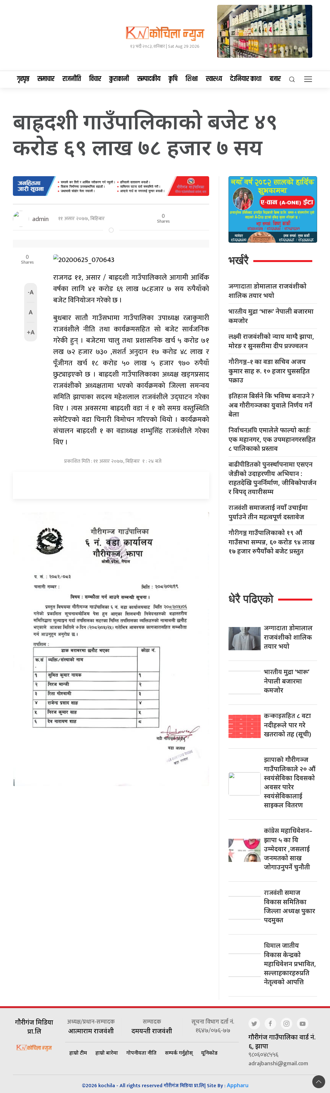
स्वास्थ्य (214, 79)
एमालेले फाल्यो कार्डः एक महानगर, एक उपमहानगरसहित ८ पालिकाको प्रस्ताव (271, 439)
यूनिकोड (209, 1052)
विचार (95, 79)
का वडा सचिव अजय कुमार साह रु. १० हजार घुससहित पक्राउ (269, 370)
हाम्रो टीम (78, 1052)
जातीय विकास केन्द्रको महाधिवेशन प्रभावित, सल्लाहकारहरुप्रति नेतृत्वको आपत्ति (290, 963)
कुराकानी (119, 79)
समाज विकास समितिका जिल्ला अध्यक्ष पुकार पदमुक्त (289, 906)
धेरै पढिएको (250, 598)
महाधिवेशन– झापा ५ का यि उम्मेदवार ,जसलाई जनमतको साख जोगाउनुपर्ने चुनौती (288, 848)
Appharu (237, 1085)
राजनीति (72, 79)
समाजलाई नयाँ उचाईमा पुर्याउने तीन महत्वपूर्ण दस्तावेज (268, 512)
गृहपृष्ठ (23, 79)
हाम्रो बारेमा (106, 1052)
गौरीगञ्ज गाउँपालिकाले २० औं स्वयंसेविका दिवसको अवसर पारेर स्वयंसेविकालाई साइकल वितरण (289, 782)
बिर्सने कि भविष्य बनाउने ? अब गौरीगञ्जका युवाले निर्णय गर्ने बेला (271, 405)
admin (40, 219)
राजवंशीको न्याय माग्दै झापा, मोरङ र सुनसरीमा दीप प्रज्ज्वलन (271, 341)
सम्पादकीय (148, 79)
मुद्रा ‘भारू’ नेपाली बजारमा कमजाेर (271, 316)
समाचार (45, 79)
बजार (275, 79)
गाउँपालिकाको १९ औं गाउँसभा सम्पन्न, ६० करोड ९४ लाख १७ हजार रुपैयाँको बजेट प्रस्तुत (271, 541)
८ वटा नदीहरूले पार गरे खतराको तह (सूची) (287, 724)
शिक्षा (192, 79)
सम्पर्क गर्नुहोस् (179, 1052)
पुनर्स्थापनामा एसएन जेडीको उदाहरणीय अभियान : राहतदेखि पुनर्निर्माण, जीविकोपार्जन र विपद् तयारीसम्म (272, 478)
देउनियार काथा (245, 79)
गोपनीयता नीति (141, 1052)
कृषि (173, 79)
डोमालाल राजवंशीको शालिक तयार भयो (267, 291)
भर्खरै (238, 260)
